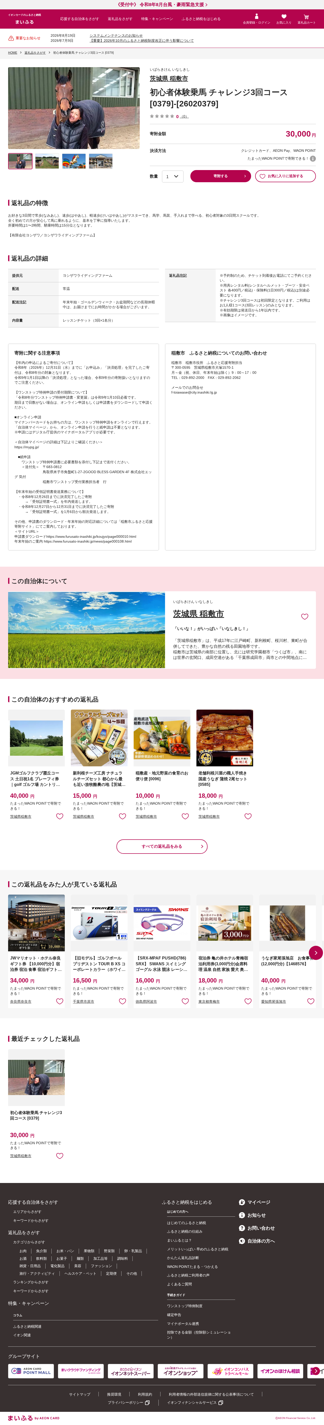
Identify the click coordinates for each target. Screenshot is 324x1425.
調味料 (122, 1258)
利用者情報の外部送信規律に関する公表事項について (211, 1394)
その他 (131, 1273)
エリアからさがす (27, 1212)
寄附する (221, 176)
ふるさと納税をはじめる (201, 19)
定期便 (111, 1273)
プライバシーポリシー (125, 1402)
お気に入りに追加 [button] (60, 816)
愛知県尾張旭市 (273, 1002)
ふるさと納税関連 (27, 1326)
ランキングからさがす (31, 1282)
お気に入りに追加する (285, 176)
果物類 (89, 1251)
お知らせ (257, 1215)
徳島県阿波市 (146, 1002)
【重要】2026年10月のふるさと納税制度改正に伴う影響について (142, 41)
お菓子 (61, 1258)
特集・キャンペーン (157, 19)
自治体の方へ (261, 1241)
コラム (17, 1315)
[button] (316, 953)
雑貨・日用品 (30, 1266)
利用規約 (145, 1394)
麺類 (80, 1258)
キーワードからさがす (31, 1220)
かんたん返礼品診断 (183, 1258)
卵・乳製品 (133, 1251)
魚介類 (41, 1251)
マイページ (259, 1202)
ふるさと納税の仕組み (184, 1231)
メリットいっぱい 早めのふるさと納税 (197, 1249)
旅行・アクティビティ (37, 1273)
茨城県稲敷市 (20, 817)
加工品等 (100, 1258)
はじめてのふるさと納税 (186, 1223)
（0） (184, 116)
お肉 (23, 1251)
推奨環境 (114, 1394)
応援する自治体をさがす (79, 19)
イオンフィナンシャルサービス (192, 1402)
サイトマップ (79, 1394)
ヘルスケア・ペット (80, 1273)
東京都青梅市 (209, 1002)
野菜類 (109, 1251)
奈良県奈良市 (20, 1002)
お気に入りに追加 (305, 616)
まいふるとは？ (179, 1240)
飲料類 (41, 1258)
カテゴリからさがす (29, 1242)
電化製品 (57, 1266)
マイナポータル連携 (183, 1324)
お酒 (23, 1258)
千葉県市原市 (83, 1002)
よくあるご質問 (179, 1284)
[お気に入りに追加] (305, 616)
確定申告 (174, 1315)
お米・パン (65, 1251)
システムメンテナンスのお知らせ (116, 35)
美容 (77, 1266)
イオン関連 (22, 1335)
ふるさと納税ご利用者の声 (188, 1275)
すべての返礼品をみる (162, 846)
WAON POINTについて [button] (313, 159)
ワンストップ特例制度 (184, 1306)
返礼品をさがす (120, 19)
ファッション (101, 1266)
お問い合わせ (261, 1228)
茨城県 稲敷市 (169, 78)
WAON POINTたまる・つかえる (192, 1267)
